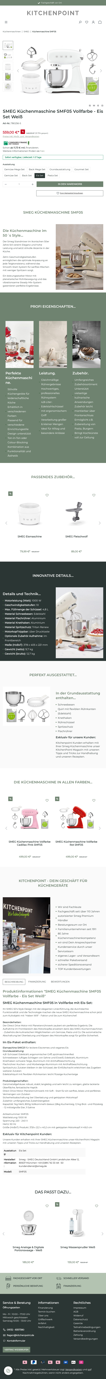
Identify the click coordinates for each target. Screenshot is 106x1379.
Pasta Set (53, 175)
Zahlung (78, 1335)
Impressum (79, 1308)
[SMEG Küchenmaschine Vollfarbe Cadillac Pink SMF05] (29, 817)
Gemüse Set (11, 175)
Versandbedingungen (85, 1338)
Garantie (78, 1323)
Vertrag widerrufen (16, 1349)
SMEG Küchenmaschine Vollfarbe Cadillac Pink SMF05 (30, 843)
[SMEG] (96, 105)
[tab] (14, 982)
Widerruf (78, 1315)
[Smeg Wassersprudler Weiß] (77, 1223)
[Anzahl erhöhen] (33, 184)
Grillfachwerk (45, 1319)
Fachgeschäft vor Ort (51, 3)
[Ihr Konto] (93, 22)
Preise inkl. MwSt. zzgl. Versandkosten (21, 136)
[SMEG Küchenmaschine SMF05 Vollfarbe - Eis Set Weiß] (59, 71)
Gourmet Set (81, 169)
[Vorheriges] (18, 70)
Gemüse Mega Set (14, 169)
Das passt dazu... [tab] (53, 1192)
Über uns (43, 1315)
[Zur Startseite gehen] (53, 13)
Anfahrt (42, 1323)
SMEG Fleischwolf (76, 536)
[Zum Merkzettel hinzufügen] (47, 495)
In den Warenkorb (70, 184)
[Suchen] (80, 22)
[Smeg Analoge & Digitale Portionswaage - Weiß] (28, 1223)
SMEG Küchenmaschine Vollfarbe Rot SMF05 (76, 843)
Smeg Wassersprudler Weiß (77, 1247)
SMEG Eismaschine (30, 536)
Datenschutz (80, 1319)
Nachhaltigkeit (46, 1327)
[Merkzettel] (86, 22)
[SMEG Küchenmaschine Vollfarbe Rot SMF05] (76, 817)
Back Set (27, 175)
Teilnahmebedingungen (86, 1327)
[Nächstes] (101, 70)
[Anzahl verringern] (6, 184)
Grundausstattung (60, 169)
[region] (53, 70)
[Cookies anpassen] (8, 1371)
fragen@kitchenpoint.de (20, 1335)
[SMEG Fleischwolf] (76, 512)
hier (42, 151)
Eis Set (39, 175)
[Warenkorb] (100, 22)
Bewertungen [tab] (60, 981)
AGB (75, 1311)
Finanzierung (45, 1308)
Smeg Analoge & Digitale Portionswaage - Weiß (28, 1249)
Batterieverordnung (84, 1331)
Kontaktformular (16, 1340)
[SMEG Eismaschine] (29, 512)
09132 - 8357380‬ (15, 1329)
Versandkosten (73, 1369)
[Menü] (6, 22)
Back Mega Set (37, 169)
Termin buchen (46, 1311)
